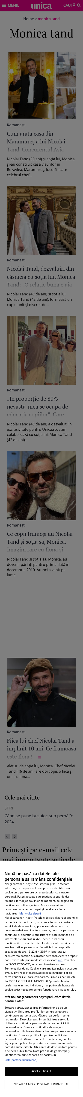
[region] (41, 979)
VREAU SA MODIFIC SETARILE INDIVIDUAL (41, 1084)
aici (60, 960)
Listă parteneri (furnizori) (21, 1060)
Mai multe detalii (30, 913)
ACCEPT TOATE (41, 1071)
